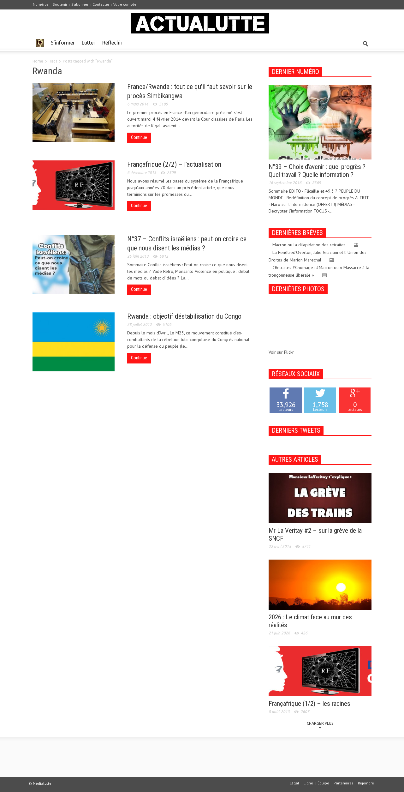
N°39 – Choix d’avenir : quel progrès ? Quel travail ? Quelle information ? (317, 170)
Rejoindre (366, 783)
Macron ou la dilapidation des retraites (309, 245)
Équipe (323, 783)
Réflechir (112, 42)
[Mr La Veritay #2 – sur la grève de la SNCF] (320, 498)
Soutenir (60, 4)
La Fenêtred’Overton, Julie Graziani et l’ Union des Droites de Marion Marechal (317, 256)
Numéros (41, 4)
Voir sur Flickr (281, 352)
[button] (365, 42)
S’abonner (79, 4)
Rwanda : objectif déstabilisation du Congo (184, 316)
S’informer (63, 42)
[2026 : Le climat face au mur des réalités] (320, 584)
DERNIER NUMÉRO (295, 71)
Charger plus (320, 723)
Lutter (88, 42)
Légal (294, 783)
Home (38, 61)
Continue (139, 137)
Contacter (100, 4)
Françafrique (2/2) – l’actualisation (174, 164)
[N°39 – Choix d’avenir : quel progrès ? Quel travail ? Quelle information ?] (320, 122)
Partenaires (344, 783)
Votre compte (124, 4)
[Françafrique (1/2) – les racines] (320, 671)
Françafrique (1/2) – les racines (309, 703)
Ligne (308, 783)
